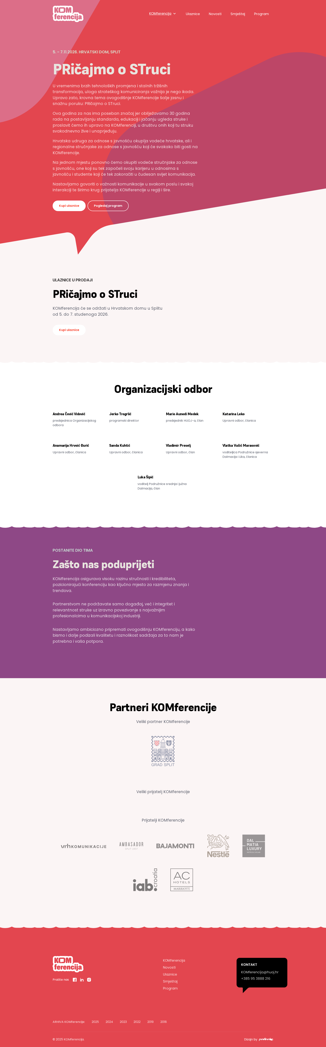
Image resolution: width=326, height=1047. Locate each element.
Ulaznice (193, 13)
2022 (137, 1022)
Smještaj (238, 13)
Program (261, 13)
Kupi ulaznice (69, 206)
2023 (123, 1022)
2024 (109, 1022)
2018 (163, 1022)
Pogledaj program (108, 206)
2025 (95, 1022)
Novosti (215, 13)
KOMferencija (160, 13)
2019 (150, 1022)
